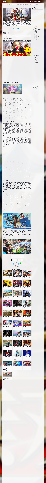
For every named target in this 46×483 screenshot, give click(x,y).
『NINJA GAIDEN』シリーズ (36, 55)
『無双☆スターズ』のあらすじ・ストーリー (8, 33)
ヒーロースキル (35, 22)
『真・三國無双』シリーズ (36, 36)
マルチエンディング (36, 28)
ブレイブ (34, 25)
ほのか (35, 61)
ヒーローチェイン (35, 23)
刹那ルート (7, 36)
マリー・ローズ (36, 60)
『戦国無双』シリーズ (36, 41)
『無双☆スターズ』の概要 (6, 32)
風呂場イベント (35, 91)
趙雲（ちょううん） (36, 37)
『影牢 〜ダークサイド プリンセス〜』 (37, 64)
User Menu (35, 1)
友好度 (34, 85)
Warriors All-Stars (34, 8)
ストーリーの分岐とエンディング (8, 34)
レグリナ (35, 65)
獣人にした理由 (35, 88)
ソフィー (35, 53)
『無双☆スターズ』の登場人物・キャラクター (37, 29)
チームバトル (35, 20)
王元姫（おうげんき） (36, 39)
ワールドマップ (35, 26)
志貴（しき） (35, 32)
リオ (34, 67)
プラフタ (35, 54)
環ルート (6, 35)
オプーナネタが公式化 (36, 90)
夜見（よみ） (35, 35)
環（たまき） (35, 31)
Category (30, 1)
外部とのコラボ (35, 89)
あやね (35, 57)
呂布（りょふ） (36, 40)
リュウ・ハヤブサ (36, 56)
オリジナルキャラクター (36, 30)
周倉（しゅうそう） (36, 38)
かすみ (35, 59)
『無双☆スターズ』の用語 (35, 81)
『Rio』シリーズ (35, 66)
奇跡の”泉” (35, 83)
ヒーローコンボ (35, 24)
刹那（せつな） (36, 33)
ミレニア (35, 63)
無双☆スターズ (38, 8)
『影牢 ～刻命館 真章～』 (36, 62)
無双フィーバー (35, 21)
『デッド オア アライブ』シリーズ (37, 58)
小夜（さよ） (35, 34)
